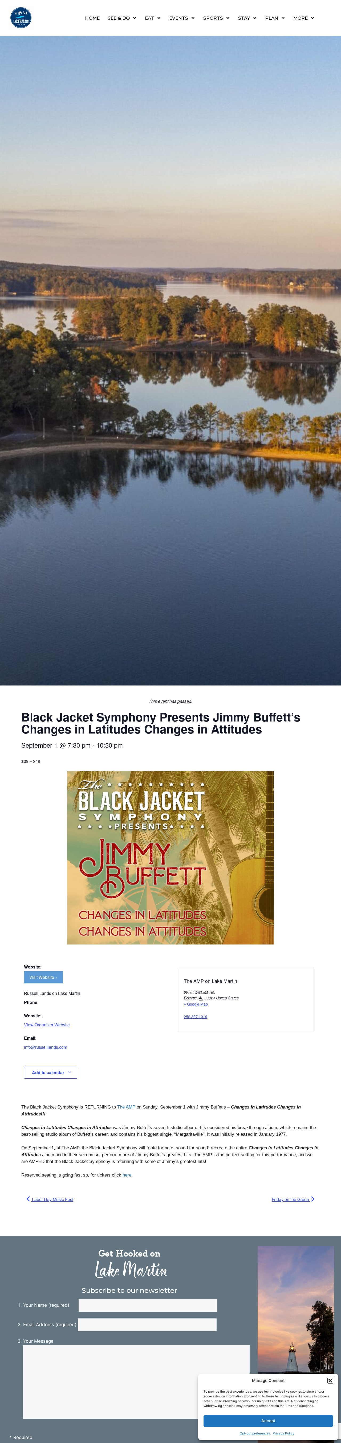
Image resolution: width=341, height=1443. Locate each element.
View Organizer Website (47, 1025)
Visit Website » (43, 977)
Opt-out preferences (255, 1433)
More (300, 18)
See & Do (119, 18)
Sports (213, 18)
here (127, 1175)
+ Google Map (196, 1004)
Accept (268, 1420)
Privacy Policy (283, 1433)
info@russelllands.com (45, 1047)
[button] (330, 1380)
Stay (244, 18)
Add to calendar (48, 1072)
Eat (149, 18)
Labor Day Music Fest (52, 1199)
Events (178, 18)
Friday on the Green (291, 1199)
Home (92, 18)
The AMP (126, 1107)
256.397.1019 (195, 1016)
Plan (271, 18)
